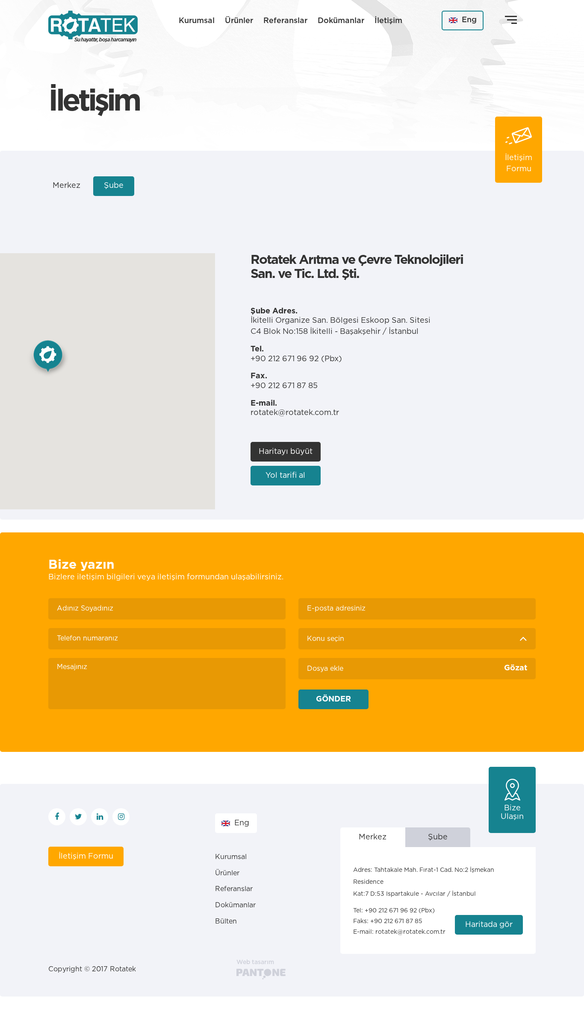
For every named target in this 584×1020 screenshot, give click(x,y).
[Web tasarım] (261, 974)
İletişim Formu (86, 856)
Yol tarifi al (285, 475)
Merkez (66, 186)
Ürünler (239, 21)
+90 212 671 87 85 (396, 921)
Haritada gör (489, 925)
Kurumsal (197, 21)
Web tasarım (255, 962)
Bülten (226, 921)
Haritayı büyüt (286, 452)
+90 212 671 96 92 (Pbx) (296, 359)
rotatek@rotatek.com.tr (295, 413)
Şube (114, 186)
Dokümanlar (341, 21)
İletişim (388, 21)
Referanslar (285, 21)
